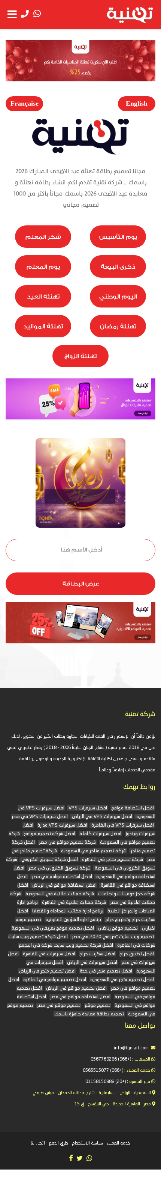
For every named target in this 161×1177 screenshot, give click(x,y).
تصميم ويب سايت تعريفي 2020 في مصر (112, 936)
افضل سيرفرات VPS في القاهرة (122, 825)
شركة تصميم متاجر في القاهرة (112, 859)
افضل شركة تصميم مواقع (49, 833)
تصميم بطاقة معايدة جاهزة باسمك (89, 1014)
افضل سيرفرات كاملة (100, 833)
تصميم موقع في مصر (58, 1005)
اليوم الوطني (118, 296)
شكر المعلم (43, 237)
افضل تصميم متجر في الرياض (47, 971)
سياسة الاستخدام (87, 1143)
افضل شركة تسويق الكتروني (49, 859)
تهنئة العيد (43, 296)
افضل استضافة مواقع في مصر (61, 876)
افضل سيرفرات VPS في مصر (40, 816)
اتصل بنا (38, 1143)
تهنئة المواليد (43, 326)
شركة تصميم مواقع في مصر (67, 842)
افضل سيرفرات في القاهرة (49, 954)
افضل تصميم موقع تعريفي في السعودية (53, 928)
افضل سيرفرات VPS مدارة (62, 825)
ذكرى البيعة (118, 266)
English (137, 103)
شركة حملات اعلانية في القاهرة (74, 902)
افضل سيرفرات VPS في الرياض (101, 816)
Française (24, 103)
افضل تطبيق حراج (136, 954)
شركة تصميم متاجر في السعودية (94, 851)
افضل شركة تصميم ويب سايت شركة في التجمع (66, 945)
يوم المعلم (43, 266)
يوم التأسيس (118, 237)
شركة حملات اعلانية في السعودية (59, 894)
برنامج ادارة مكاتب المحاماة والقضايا (67, 911)
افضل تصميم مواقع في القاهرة (54, 979)
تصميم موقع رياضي (117, 928)
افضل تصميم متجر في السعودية (122, 979)
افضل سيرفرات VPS (87, 808)
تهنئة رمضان (118, 326)
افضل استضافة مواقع (132, 808)
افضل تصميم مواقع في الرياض (76, 988)
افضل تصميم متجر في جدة (106, 971)
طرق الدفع (58, 1143)
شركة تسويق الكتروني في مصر (59, 868)
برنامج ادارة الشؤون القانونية (73, 919)
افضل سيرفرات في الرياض (92, 962)
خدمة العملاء (118, 1143)
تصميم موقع (97, 1005)
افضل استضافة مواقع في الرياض (64, 885)
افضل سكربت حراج (97, 954)
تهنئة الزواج (80, 356)
